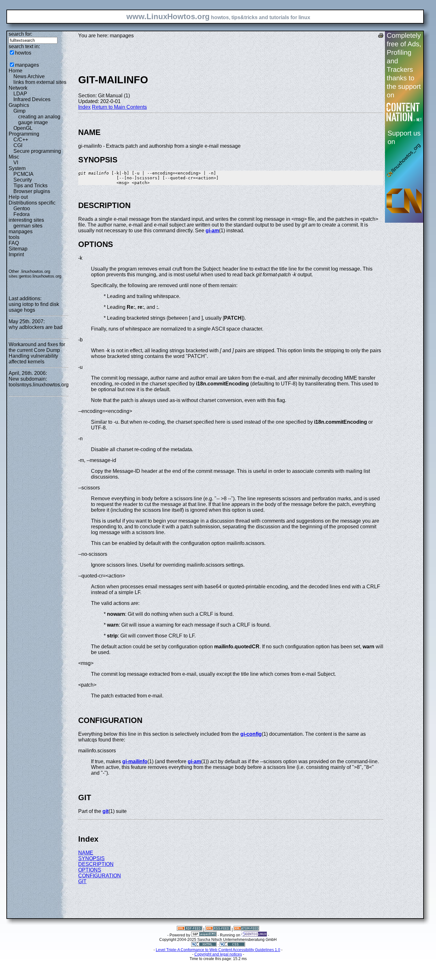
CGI (17, 145)
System (17, 168)
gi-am (212, 230)
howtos (23, 53)
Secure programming (37, 151)
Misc (14, 157)
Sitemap (18, 248)
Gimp (19, 111)
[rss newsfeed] (218, 929)
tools (14, 237)
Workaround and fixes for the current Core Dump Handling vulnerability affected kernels (37, 353)
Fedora (21, 214)
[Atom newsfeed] (246, 929)
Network (18, 88)
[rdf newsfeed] (189, 929)
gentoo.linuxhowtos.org (40, 276)
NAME (85, 852)
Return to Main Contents (119, 107)
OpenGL (23, 128)
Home (15, 70)
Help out (18, 197)
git (105, 811)
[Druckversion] (380, 36)
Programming (24, 134)
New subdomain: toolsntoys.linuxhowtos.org (39, 381)
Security (22, 180)
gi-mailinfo (134, 761)
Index (84, 107)
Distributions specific (32, 202)
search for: (20, 34)
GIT (82, 881)
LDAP (20, 93)
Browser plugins (31, 191)
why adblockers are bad (36, 327)
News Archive (29, 76)
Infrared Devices (31, 99)
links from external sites (39, 82)
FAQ (14, 243)
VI (15, 162)
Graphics (19, 105)
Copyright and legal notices (218, 954)
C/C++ (20, 139)
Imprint (16, 254)
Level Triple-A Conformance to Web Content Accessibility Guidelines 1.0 (218, 950)
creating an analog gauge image (39, 119)
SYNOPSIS (91, 858)
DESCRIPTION (96, 864)
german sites (27, 225)
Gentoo (21, 208)
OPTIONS (89, 870)
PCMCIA (23, 174)
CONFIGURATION (99, 875)
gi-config (251, 734)
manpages (27, 65)
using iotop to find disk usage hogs (34, 307)
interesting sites (26, 220)
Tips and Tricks (30, 185)
